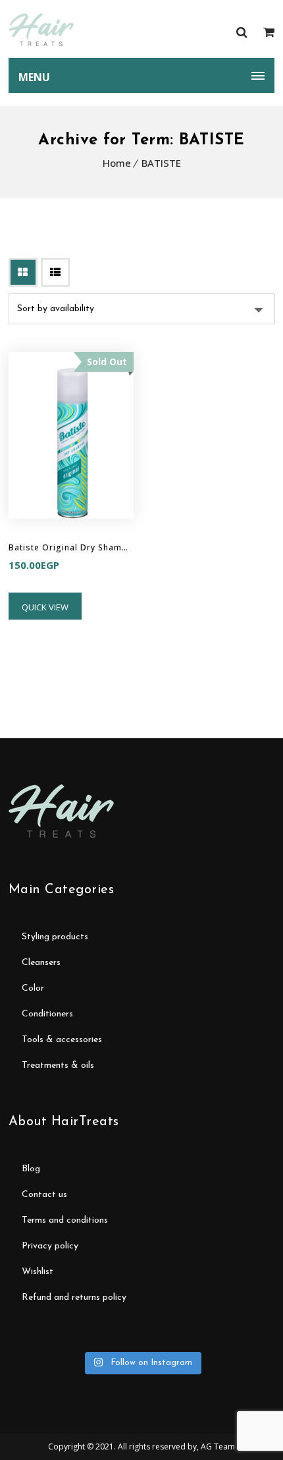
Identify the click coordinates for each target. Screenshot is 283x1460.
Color (33, 988)
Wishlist (37, 1272)
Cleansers (41, 963)
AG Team (218, 1446)
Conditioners (47, 1014)
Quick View (45, 607)
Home (117, 162)
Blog (31, 1169)
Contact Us (44, 1195)
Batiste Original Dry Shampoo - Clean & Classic (71, 547)
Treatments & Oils (58, 1065)
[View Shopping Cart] (268, 32)
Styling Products (55, 937)
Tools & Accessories (62, 1040)
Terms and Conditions (65, 1220)
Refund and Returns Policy (74, 1297)
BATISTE (161, 162)
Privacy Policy (50, 1246)
